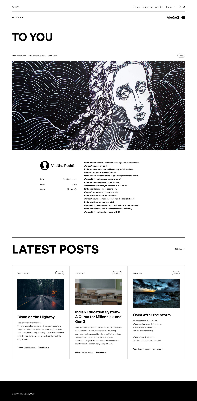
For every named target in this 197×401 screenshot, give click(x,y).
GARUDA (15, 7)
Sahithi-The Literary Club (24, 394)
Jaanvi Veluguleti (144, 349)
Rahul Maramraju (30, 348)
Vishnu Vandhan (87, 352)
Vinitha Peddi (21, 56)
